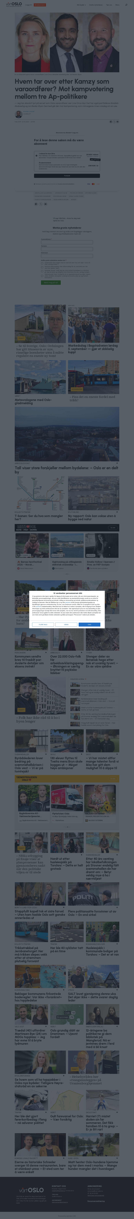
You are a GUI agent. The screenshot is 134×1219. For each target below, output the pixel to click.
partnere (68, 602)
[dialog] (67, 609)
